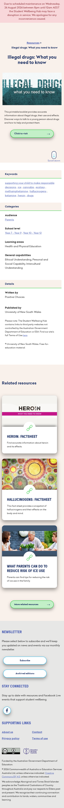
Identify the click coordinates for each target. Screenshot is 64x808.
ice (19, 187)
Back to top (54, 796)
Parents (9, 219)
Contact (37, 732)
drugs (30, 195)
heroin (21, 195)
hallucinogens (38, 191)
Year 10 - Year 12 (32, 233)
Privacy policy (10, 738)
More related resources (26, 604)
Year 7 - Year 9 (13, 233)
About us (7, 732)
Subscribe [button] (25, 660)
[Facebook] (7, 710)
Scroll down (54, 160)
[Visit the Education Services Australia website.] (29, 751)
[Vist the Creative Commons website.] (11, 751)
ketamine (10, 195)
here (25, 335)
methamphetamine (16, 191)
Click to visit (21, 133)
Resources (33, 43)
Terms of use (40, 738)
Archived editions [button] (25, 673)
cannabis (28, 187)
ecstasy (40, 187)
